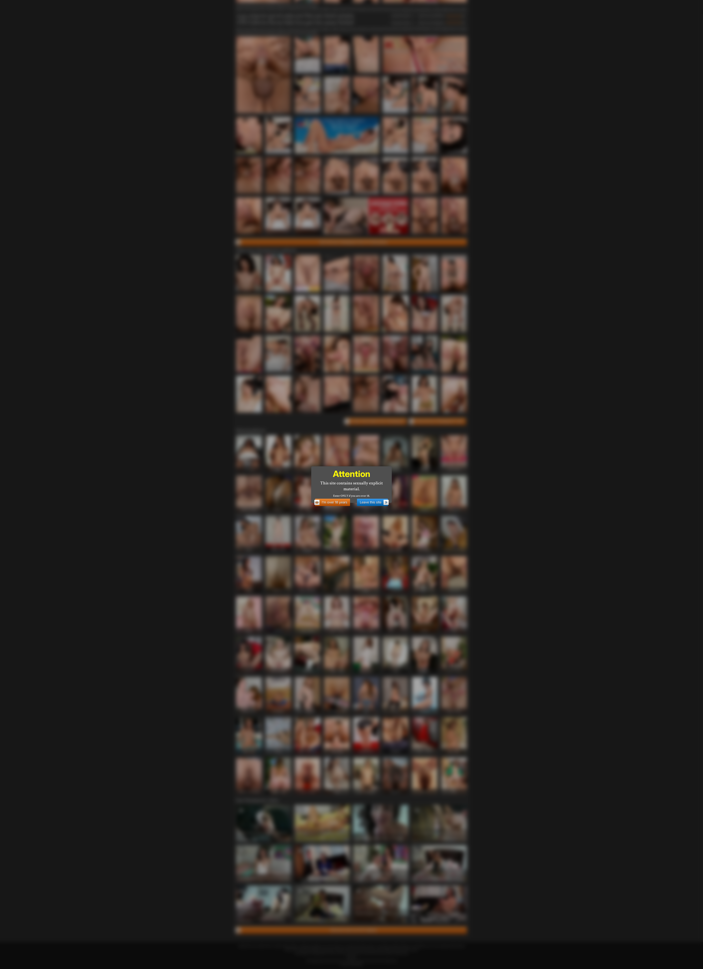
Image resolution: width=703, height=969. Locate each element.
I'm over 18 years (334, 502)
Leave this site (370, 502)
